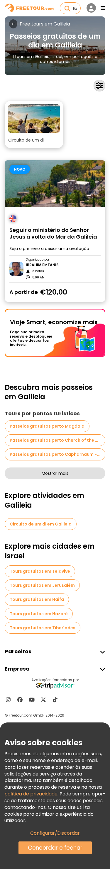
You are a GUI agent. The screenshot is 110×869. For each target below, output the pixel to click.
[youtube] (31, 699)
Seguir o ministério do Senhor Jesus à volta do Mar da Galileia (53, 233)
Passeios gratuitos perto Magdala (47, 426)
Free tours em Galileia (45, 24)
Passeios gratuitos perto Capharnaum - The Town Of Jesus (57, 454)
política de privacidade (30, 793)
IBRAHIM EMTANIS (42, 265)
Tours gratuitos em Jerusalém (42, 585)
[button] (34, 124)
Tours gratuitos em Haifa (37, 599)
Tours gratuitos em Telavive (40, 571)
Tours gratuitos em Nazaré (39, 614)
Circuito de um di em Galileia (41, 524)
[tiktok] (55, 699)
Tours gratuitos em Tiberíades (42, 628)
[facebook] (19, 699)
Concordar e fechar (55, 848)
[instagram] (8, 699)
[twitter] (43, 699)
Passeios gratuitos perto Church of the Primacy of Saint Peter (57, 440)
